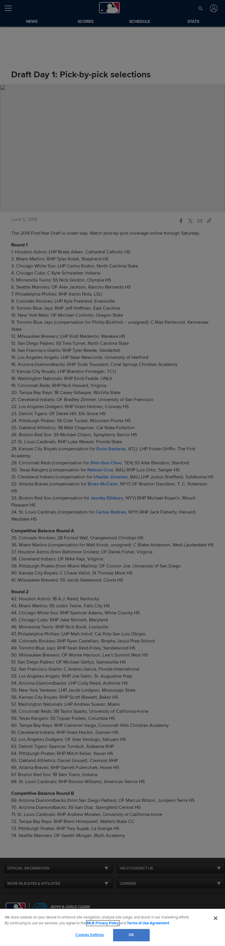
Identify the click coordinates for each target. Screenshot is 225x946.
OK (131, 935)
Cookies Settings (89, 935)
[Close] (215, 918)
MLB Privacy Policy (103, 923)
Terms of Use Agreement (148, 923)
